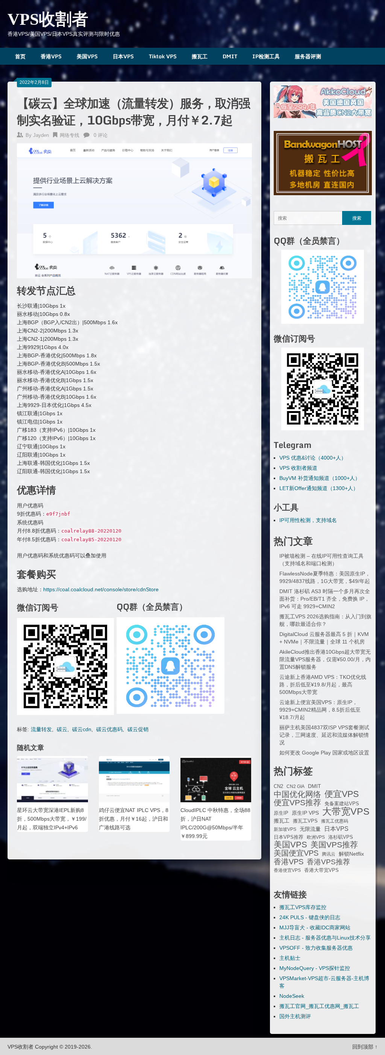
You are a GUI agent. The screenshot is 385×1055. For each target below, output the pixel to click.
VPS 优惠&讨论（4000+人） (312, 458)
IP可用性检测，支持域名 (308, 520)
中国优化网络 (297, 794)
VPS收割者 (48, 19)
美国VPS (87, 56)
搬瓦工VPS (305, 821)
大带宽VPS (346, 811)
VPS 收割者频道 (298, 468)
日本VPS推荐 (288, 837)
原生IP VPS (305, 813)
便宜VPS (341, 794)
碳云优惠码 (109, 729)
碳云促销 (138, 729)
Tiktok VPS (163, 56)
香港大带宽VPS (321, 870)
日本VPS (123, 56)
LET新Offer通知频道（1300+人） (318, 488)
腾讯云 (328, 854)
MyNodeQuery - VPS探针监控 (314, 968)
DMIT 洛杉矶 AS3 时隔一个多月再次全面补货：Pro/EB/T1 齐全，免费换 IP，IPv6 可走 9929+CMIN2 (324, 598)
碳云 (62, 729)
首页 (20, 56)
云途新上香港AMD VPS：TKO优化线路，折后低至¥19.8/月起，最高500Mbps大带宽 (322, 684)
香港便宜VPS (287, 870)
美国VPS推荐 (334, 845)
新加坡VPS (285, 829)
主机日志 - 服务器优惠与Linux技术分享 (325, 938)
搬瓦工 (200, 56)
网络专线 (69, 135)
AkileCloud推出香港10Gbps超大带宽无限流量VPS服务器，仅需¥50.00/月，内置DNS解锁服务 (325, 659)
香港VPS (51, 56)
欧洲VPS (316, 837)
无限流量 (310, 829)
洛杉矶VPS (340, 837)
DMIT (230, 56)
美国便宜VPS (296, 853)
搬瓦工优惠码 (334, 821)
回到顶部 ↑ (364, 1047)
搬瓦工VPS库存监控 (302, 907)
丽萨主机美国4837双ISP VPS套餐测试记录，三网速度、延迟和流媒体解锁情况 (324, 734)
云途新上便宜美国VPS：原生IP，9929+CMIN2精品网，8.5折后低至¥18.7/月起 (320, 709)
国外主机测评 (295, 1016)
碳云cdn (81, 729)
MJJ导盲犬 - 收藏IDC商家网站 (314, 927)
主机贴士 (289, 958)
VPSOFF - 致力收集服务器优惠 (316, 948)
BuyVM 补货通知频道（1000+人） (319, 478)
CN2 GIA (295, 786)
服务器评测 (308, 56)
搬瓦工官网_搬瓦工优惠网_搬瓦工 (319, 1006)
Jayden (41, 135)
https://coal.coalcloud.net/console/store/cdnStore (101, 589)
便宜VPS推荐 (297, 802)
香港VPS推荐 (328, 862)
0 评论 (101, 135)
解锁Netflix (351, 854)
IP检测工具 (266, 56)
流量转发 (41, 729)
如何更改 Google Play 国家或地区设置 (324, 753)
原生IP (281, 813)
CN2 (278, 786)
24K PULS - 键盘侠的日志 (309, 917)
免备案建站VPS (341, 803)
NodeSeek (291, 996)
